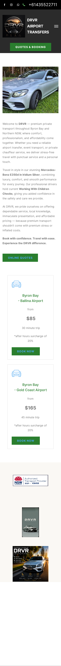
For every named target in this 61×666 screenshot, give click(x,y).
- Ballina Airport (30, 301)
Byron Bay (30, 295)
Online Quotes (20, 257)
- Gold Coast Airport (30, 390)
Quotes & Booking (30, 47)
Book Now (25, 351)
